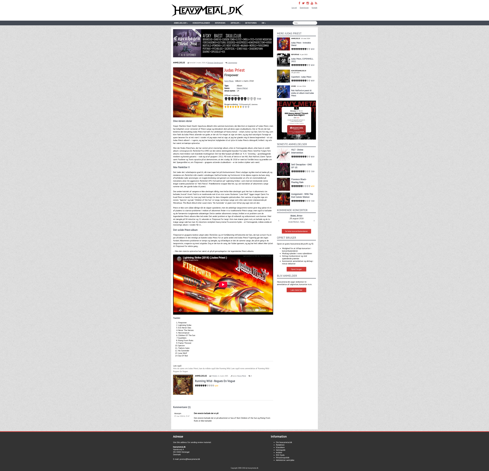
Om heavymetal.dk (284, 442)
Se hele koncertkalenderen (296, 231)
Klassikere (280, 447)
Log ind (294, 8)
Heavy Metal (242, 88)
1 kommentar (232, 63)
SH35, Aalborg (296, 222)
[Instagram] (308, 3)
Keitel (215, 376)
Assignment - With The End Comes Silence (302, 195)
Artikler (279, 452)
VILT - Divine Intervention (297, 151)
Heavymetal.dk (207, 10)
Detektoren (250, 23)
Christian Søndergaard (215, 63)
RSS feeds (280, 455)
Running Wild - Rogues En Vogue (215, 381)
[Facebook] (299, 3)
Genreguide (280, 450)
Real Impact (306, 215)
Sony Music (229, 81)
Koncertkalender (201, 23)
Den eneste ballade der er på (206, 413)
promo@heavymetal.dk (190, 459)
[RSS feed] (316, 3)
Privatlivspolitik (282, 457)
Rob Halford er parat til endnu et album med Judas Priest (302, 93)
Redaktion (280, 444)
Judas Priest (234, 70)
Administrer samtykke (285, 460)
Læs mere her (296, 290)
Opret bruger (304, 8)
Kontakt (314, 8)
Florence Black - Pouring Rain (299, 181)
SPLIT (283, 215)
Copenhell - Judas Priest (301, 77)
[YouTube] (312, 3)
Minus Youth (293, 215)
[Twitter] (303, 3)
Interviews (220, 23)
